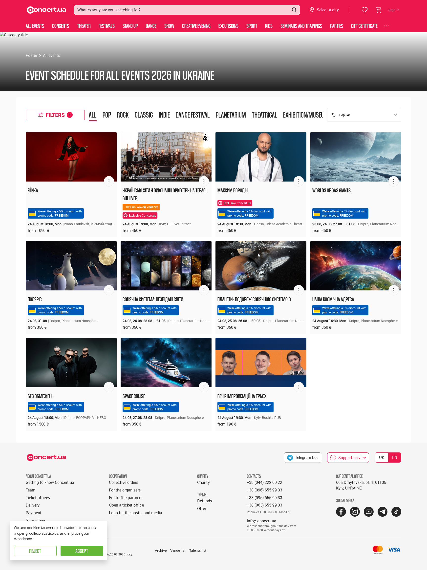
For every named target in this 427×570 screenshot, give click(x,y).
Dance (151, 25)
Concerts (60, 25)
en (394, 457)
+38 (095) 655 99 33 (264, 497)
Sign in (393, 9)
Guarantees (36, 520)
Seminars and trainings (301, 25)
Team (30, 490)
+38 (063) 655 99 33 (264, 505)
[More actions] (109, 181)
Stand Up (130, 25)
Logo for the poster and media (135, 512)
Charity (203, 482)
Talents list (197, 550)
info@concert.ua (261, 521)
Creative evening (196, 25)
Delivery (33, 505)
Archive (161, 550)
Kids (269, 25)
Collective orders (123, 482)
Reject (35, 550)
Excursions (228, 25)
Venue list (178, 550)
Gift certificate (364, 25)
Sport (251, 25)
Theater (84, 25)
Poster (31, 55)
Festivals (107, 25)
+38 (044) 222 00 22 (264, 482)
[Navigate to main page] (46, 10)
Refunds (204, 501)
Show (169, 25)
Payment (34, 512)
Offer (201, 508)
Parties (336, 25)
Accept (81, 550)
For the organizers (125, 490)
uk (381, 457)
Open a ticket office (126, 505)
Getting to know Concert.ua (50, 482)
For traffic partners (125, 497)
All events (35, 25)
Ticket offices (38, 497)
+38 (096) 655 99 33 (264, 490)
